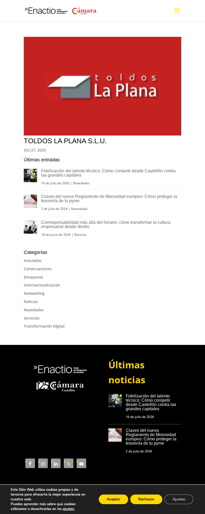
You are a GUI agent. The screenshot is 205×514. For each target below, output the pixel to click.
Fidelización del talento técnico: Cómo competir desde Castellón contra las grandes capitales (108, 173)
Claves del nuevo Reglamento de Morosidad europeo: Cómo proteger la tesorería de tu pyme (109, 198)
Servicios (32, 318)
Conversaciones (38, 268)
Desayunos (33, 277)
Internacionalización (42, 285)
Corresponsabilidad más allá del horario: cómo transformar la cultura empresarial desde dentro (105, 224)
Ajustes (178, 499)
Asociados (33, 260)
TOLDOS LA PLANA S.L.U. (65, 141)
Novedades (81, 183)
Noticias (80, 234)
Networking (34, 293)
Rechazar (146, 499)
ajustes (68, 509)
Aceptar (113, 499)
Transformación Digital (44, 326)
